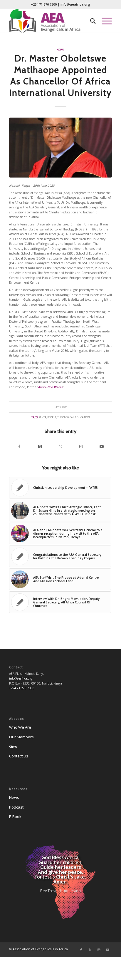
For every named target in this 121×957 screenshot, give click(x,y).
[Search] (90, 21)
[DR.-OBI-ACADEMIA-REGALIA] (60, 148)
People (51, 417)
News (60, 49)
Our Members (21, 737)
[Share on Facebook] (19, 447)
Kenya (42, 417)
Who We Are (20, 727)
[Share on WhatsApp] (60, 447)
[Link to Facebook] (81, 949)
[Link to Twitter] (89, 949)
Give (13, 746)
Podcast (16, 807)
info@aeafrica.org (75, 4)
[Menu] (104, 21)
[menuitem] (90, 21)
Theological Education (73, 417)
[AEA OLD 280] (50, 21)
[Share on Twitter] (40, 447)
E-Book (15, 816)
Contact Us (18, 756)
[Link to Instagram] (81, 447)
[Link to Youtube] (101, 447)
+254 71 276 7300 (44, 4)
